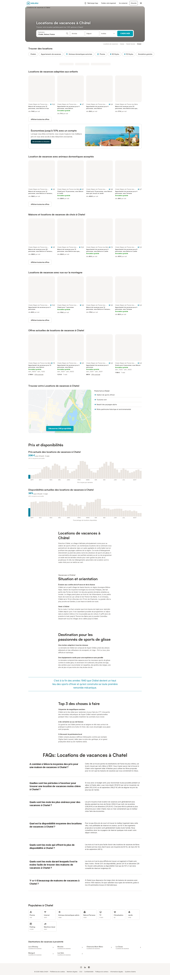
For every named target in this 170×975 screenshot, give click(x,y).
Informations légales (116, 971)
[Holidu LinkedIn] (85, 967)
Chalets (33, 54)
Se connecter (123, 3)
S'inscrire (133, 3)
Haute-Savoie (130, 44)
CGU (80, 971)
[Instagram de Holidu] (81, 967)
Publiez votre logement (108, 3)
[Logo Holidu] (36, 3)
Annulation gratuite (145, 54)
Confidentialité (88, 971)
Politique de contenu (101, 971)
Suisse (122, 44)
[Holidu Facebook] (89, 967)
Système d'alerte (130, 971)
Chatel (139, 44)
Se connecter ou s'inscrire (40, 141)
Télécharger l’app (92, 3)
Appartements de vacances (51, 54)
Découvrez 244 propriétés (60, 428)
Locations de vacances (110, 44)
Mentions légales (72, 971)
